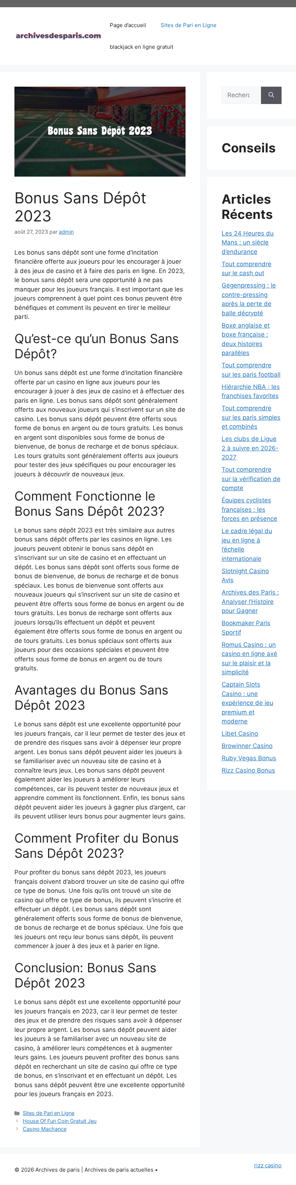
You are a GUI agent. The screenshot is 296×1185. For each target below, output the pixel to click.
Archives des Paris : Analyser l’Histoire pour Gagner (250, 601)
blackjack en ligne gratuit (141, 46)
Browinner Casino (247, 745)
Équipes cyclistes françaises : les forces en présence (249, 509)
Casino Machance (44, 1129)
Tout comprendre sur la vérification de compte (251, 479)
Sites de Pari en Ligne (189, 25)
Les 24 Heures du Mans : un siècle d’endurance (248, 242)
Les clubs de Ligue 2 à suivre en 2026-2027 (250, 448)
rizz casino (268, 1165)
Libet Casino (240, 733)
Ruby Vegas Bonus (249, 758)
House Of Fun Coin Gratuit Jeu (59, 1121)
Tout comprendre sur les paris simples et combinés (251, 417)
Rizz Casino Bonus (248, 770)
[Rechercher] (271, 95)
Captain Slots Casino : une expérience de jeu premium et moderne (247, 703)
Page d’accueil (128, 25)
